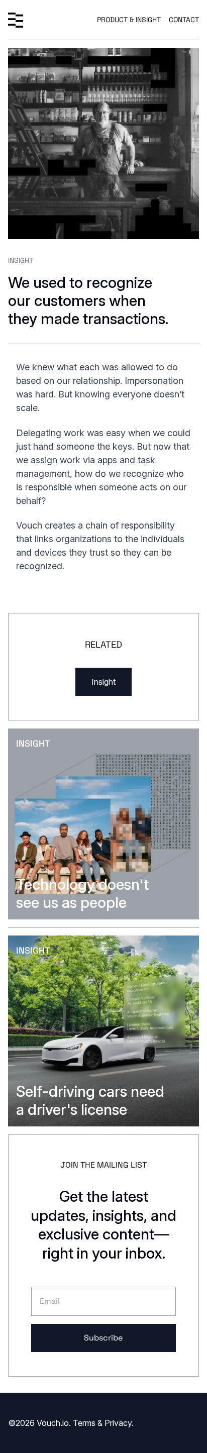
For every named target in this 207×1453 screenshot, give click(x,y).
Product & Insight (129, 19)
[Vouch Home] (15, 20)
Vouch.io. (54, 1423)
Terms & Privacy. (103, 1423)
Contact (184, 19)
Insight (103, 682)
